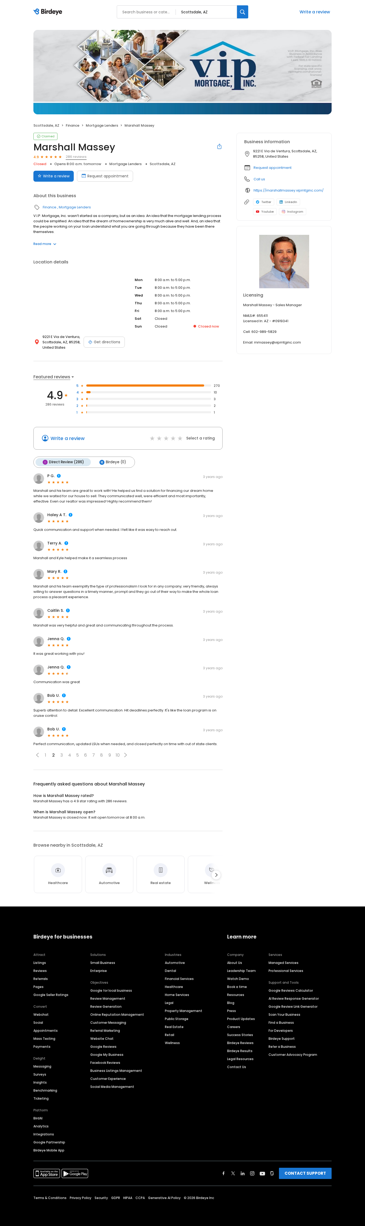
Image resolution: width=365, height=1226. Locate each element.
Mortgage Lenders (102, 125)
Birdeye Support (282, 1038)
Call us (259, 179)
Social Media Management (112, 1086)
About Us (234, 962)
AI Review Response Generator (294, 998)
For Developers (281, 1030)
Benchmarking (45, 1090)
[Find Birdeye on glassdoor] (272, 1173)
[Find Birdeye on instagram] (252, 1173)
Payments (42, 1046)
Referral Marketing (105, 1030)
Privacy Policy (80, 1198)
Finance (72, 125)
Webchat (41, 1014)
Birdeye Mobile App (48, 1150)
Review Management (107, 998)
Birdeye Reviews (240, 1043)
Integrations (43, 1134)
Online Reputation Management (117, 1014)
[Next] (216, 875)
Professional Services (286, 970)
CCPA (140, 1198)
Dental (170, 970)
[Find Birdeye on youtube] (262, 1173)
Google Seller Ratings (50, 995)
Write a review (315, 12)
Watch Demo (238, 978)
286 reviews (76, 156)
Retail (169, 1035)
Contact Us (236, 1067)
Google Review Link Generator (293, 1006)
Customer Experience (108, 1078)
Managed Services (283, 962)
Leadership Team (241, 970)
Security (101, 1198)
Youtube (267, 211)
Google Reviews (103, 1046)
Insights (40, 1082)
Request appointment (108, 176)
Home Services (177, 995)
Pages (38, 986)
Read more (42, 244)
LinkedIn (291, 202)
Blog (230, 1003)
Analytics (41, 1126)
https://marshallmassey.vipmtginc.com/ (289, 190)
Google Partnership (49, 1142)
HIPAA (127, 1198)
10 (118, 755)
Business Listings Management (116, 1070)
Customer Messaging (108, 1022)
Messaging (42, 1066)
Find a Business (281, 1022)
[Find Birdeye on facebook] (224, 1173)
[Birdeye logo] (48, 12)
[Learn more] (284, 261)
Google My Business (106, 1054)
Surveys (39, 1074)
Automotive (175, 962)
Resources (235, 995)
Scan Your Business (284, 1014)
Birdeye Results (240, 1051)
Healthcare (174, 986)
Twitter (266, 202)
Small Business (102, 962)
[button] (37, 755)
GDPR (115, 1198)
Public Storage (176, 1019)
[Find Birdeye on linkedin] (242, 1173)
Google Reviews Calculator (291, 990)
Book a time (237, 986)
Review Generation (106, 1006)
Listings (39, 962)
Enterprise (98, 970)
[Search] (242, 11)
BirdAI (37, 1118)
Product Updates (241, 1019)
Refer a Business (282, 1046)
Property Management (183, 1011)
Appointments (45, 1030)
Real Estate (174, 1027)
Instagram (295, 211)
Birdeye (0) (116, 462)
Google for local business (111, 990)
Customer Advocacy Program (293, 1054)
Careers (233, 1027)
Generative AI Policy (164, 1198)
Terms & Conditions (50, 1198)
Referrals (40, 978)
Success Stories (240, 1035)
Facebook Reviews (105, 1062)
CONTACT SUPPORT (305, 1173)
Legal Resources (240, 1059)
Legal (169, 1003)
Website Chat (102, 1038)
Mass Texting (44, 1038)
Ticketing (41, 1098)
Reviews (40, 970)
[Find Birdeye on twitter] (233, 1173)
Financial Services (179, 978)
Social (38, 1022)
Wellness (172, 1043)
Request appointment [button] (273, 167)
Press (231, 1011)
